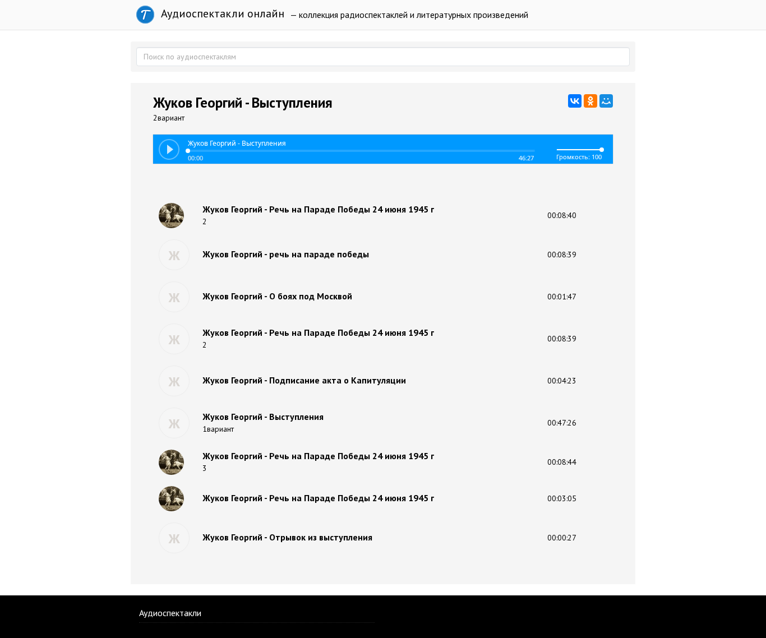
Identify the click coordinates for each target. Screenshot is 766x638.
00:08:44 (561, 462)
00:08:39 (561, 254)
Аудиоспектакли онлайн (221, 13)
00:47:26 (561, 423)
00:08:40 (561, 215)
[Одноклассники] (590, 101)
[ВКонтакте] (575, 101)
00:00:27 (561, 538)
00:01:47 (561, 297)
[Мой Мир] (606, 101)
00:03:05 (561, 498)
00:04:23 (561, 381)
